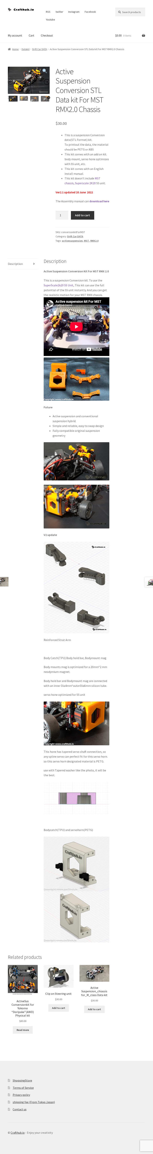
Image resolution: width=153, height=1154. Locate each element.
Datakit (25, 49)
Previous (8, 98)
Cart (31, 35)
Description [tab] (15, 264)
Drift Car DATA (39, 49)
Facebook (90, 11)
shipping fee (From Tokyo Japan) (34, 1102)
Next (49, 98)
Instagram (73, 11)
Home (15, 49)
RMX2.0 (94, 240)
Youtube (50, 19)
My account (15, 35)
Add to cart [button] (58, 1008)
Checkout (47, 35)
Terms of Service (23, 1088)
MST (86, 240)
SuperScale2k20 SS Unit (58, 285)
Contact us (19, 1109)
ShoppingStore (22, 1080)
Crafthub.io (18, 1132)
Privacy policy (21, 1095)
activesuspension (72, 240)
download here (99, 201)
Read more (23, 1030)
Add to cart (82, 215)
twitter (59, 11)
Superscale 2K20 (85, 183)
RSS (48, 11)
